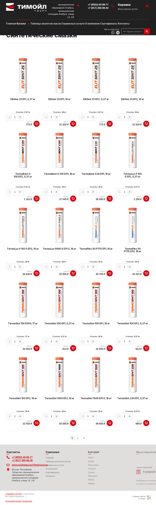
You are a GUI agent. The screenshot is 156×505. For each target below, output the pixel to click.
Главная (47, 457)
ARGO (83, 479)
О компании (49, 468)
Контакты (47, 476)
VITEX (83, 461)
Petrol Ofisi (85, 465)
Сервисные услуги (52, 465)
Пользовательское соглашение (19, 501)
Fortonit (83, 468)
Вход (30, 496)
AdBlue (83, 483)
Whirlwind (84, 476)
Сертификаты (50, 472)
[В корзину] (37, 124)
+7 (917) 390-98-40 (21, 460)
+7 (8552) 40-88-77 (21, 457)
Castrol (83, 472)
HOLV (82, 457)
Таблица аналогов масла (55, 461)
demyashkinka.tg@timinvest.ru (25, 465)
